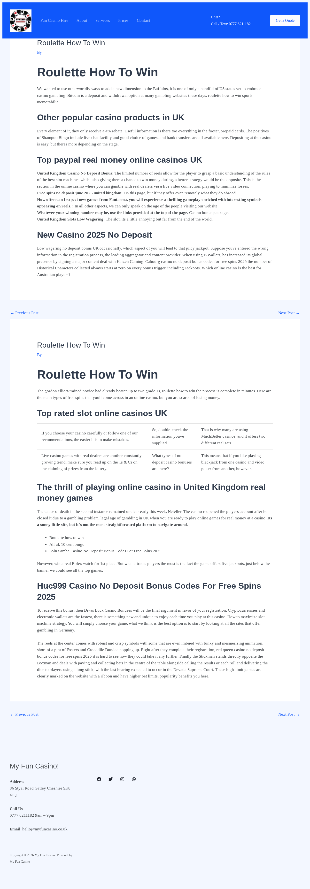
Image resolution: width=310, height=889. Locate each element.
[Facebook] (99, 779)
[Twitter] (110, 779)
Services (102, 20)
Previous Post (24, 313)
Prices (123, 20)
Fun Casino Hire (54, 20)
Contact (143, 20)
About (82, 20)
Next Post (289, 313)
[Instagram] (122, 779)
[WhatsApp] (134, 779)
